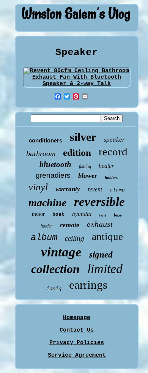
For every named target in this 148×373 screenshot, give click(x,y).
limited (105, 269)
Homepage (76, 318)
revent (95, 189)
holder (46, 226)
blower (87, 175)
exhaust (100, 224)
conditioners (45, 140)
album (44, 237)
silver (83, 137)
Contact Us (77, 330)
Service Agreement (77, 355)
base (118, 215)
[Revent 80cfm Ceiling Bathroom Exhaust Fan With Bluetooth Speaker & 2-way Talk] (77, 84)
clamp (117, 190)
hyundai (81, 214)
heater (106, 166)
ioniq (53, 289)
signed (101, 254)
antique (107, 236)
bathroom (40, 153)
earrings (88, 284)
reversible (99, 202)
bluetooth (55, 164)
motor (38, 214)
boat (58, 214)
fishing (85, 166)
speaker (114, 139)
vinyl (38, 187)
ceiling (74, 238)
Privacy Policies (76, 343)
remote (69, 225)
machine (47, 203)
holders (111, 177)
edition (77, 152)
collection (55, 269)
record (113, 151)
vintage (61, 252)
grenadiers (53, 175)
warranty (67, 189)
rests (102, 215)
